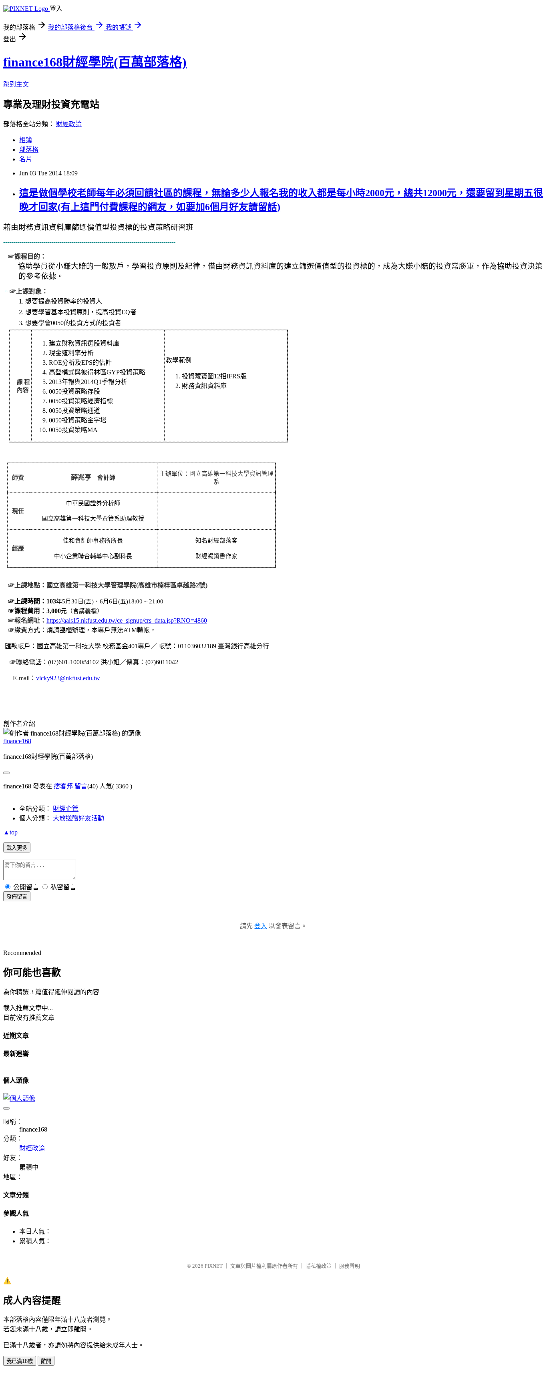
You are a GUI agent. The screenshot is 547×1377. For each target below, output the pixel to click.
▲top (10, 832)
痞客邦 (63, 786)
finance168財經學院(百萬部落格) (95, 62)
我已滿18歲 (19, 1361)
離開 (46, 1361)
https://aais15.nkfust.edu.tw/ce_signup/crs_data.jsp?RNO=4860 (126, 620)
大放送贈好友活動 (78, 818)
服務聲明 (349, 1266)
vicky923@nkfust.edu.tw (68, 678)
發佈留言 (16, 897)
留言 (80, 786)
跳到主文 (16, 84)
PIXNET (214, 1266)
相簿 (25, 140)
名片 (25, 159)
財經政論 (69, 124)
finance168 (17, 741)
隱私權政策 (319, 1266)
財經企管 (65, 808)
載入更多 (16, 848)
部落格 (28, 149)
